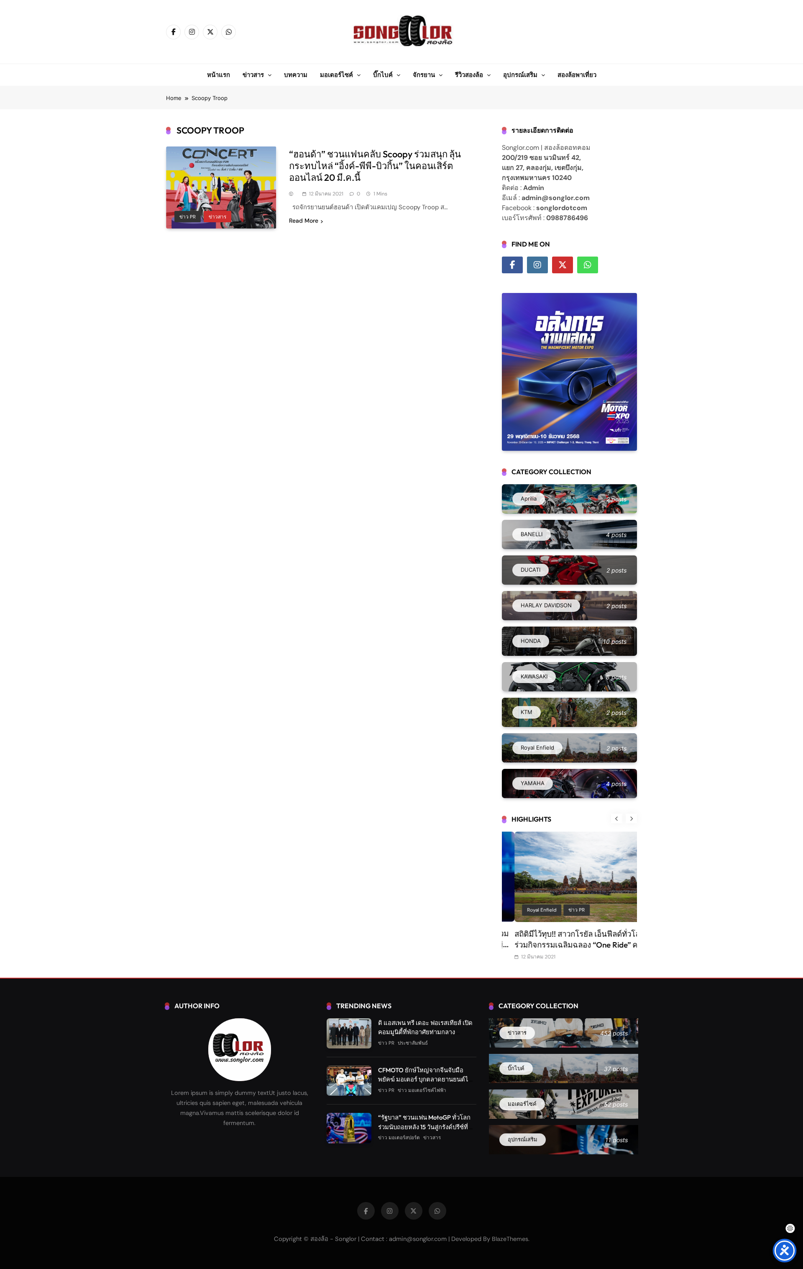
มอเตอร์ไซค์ (336, 75)
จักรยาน (424, 75)
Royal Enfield (529, 910)
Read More (303, 220)
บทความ (295, 75)
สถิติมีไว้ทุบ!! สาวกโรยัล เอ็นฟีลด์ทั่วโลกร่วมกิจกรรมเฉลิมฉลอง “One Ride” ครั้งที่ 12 (567, 945)
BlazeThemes (510, 1239)
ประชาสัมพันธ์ (413, 1043)
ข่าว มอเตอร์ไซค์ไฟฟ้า (422, 1090)
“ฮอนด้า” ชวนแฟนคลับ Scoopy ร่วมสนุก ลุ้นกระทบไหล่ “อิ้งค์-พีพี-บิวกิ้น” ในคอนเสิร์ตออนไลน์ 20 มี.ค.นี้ (375, 165)
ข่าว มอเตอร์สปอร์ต (399, 1137)
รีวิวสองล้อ (469, 75)
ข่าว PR (187, 216)
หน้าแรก (218, 75)
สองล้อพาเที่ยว (576, 75)
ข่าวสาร (253, 75)
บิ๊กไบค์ (383, 75)
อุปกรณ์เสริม (520, 75)
